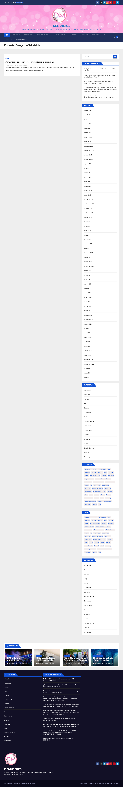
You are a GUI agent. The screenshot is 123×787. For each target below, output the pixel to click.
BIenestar (87, 472)
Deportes (104, 475)
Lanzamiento (88, 491)
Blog (7, 58)
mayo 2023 (87, 284)
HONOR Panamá (109, 482)
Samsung (108, 498)
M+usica (110, 491)
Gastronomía (88, 430)
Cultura (9, 39)
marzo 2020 (87, 373)
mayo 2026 (87, 124)
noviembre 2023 (89, 257)
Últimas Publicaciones (112, 783)
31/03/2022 (10, 65)
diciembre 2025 (88, 146)
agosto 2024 (88, 217)
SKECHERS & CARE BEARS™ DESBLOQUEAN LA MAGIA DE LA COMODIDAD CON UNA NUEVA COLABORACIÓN (59, 732)
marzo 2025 (87, 186)
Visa (99, 504)
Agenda (75, 35)
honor (101, 482)
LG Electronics (97, 491)
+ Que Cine (87, 390)
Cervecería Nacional (97, 472)
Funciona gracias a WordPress (11, 783)
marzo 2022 (87, 346)
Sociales (95, 35)
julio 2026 (87, 115)
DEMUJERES (61, 26)
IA (91, 485)
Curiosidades (88, 412)
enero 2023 (87, 302)
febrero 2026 (88, 137)
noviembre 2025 (89, 150)
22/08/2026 (12, 663)
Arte (109, 469)
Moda (86, 494)
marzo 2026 (87, 132)
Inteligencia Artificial (97, 488)
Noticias (108, 494)
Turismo (94, 504)
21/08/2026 (40, 663)
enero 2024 (87, 248)
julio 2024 (87, 221)
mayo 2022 (87, 337)
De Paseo (87, 417)
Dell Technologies (95, 475)
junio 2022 (87, 333)
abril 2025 (87, 181)
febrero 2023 (88, 297)
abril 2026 (87, 128)
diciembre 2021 (88, 359)
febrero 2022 (88, 350)
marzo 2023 (87, 293)
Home (81, 783)
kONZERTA (108, 488)
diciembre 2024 (88, 199)
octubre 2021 (88, 368)
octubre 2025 (88, 155)
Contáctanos (21, 39)
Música (86, 443)
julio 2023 (87, 275)
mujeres (96, 494)
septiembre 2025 (89, 159)
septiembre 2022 (89, 319)
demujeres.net (22, 663)
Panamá (96, 498)
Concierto (111, 472)
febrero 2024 (88, 244)
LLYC (104, 491)
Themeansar (32, 783)
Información (105, 485)
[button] (114, 37)
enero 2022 (87, 355)
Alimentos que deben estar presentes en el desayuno (30, 62)
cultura (86, 475)
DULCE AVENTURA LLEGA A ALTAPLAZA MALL (58, 738)
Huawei (87, 485)
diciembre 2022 (88, 306)
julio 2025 (87, 168)
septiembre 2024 (89, 213)
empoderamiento (89, 479)
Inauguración (96, 485)
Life (105, 35)
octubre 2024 (88, 208)
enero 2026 (87, 141)
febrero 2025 (88, 190)
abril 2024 (87, 235)
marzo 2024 (87, 239)
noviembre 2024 (89, 204)
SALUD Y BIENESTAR (61, 35)
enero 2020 (87, 377)
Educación (111, 475)
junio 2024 (87, 226)
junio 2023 (87, 279)
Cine (105, 472)
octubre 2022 (88, 315)
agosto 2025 (88, 164)
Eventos (108, 479)
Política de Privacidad (100, 783)
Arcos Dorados (102, 469)
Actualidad (15, 35)
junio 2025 (87, 173)
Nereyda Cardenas (22, 65)
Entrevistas (87, 426)
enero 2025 (87, 195)
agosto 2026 (88, 110)
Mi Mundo (87, 439)
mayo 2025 (87, 177)
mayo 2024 (87, 230)
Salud (102, 498)
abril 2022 (87, 342)
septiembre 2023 (89, 266)
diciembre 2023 (88, 253)
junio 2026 (87, 119)
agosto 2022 (88, 324)
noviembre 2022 (89, 310)
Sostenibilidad (107, 501)
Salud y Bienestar (89, 448)
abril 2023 (87, 288)
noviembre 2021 (89, 364)
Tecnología (28, 35)
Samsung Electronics (90, 501)
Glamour (84, 35)
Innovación (87, 488)
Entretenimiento (43, 35)
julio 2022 (87, 328)
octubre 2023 (88, 262)
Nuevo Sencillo (88, 498)
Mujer (91, 494)
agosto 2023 (88, 270)
